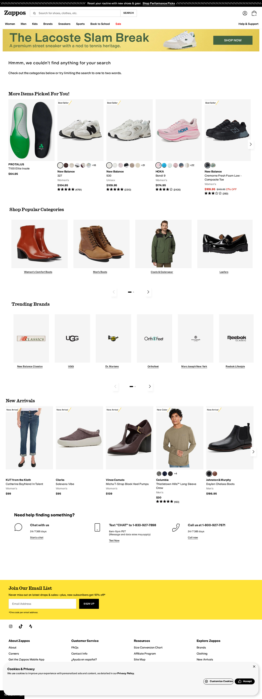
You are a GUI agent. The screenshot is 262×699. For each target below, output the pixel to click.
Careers (14, 653)
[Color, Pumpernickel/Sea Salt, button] (66, 165)
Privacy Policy (125, 673)
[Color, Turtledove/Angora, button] (138, 165)
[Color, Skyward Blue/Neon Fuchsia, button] (164, 165)
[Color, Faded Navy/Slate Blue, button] (181, 165)
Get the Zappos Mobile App (26, 659)
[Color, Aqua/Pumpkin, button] (213, 165)
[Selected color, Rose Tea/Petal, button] (158, 165)
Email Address (21, 603)
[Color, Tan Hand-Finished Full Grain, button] (215, 474)
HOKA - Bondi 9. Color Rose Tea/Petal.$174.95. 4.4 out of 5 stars (179, 145)
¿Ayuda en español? (84, 659)
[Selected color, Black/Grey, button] (207, 165)
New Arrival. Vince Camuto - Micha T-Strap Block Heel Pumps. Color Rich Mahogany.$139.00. (129, 451)
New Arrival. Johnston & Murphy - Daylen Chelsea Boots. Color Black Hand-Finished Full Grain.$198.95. (229, 451)
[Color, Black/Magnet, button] (126, 165)
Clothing (202, 653)
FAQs (74, 647)
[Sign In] (245, 13)
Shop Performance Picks (159, 3)
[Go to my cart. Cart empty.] (254, 13)
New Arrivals (205, 659)
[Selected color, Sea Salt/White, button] (60, 165)
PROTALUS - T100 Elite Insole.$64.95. (31, 137)
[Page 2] (133, 292)
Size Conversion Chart (148, 647)
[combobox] (75, 13)
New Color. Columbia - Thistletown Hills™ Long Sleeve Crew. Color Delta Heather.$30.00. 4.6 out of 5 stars (179, 455)
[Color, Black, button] (170, 474)
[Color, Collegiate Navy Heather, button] (165, 474)
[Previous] (114, 292)
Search (128, 12)
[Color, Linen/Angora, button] (72, 165)
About (12, 647)
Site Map (139, 659)
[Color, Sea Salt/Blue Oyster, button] (115, 165)
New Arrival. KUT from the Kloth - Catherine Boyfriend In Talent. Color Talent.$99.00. (29, 451)
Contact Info (79, 653)
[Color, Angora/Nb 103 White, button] (89, 165)
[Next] (251, 144)
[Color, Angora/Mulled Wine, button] (83, 165)
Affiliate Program (145, 653)
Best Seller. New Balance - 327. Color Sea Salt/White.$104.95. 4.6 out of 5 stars (80, 145)
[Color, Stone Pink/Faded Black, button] (121, 165)
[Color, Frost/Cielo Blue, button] (170, 165)
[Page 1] (130, 292)
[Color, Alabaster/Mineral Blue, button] (187, 165)
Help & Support (248, 24)
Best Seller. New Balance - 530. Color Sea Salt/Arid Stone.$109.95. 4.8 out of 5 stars (129, 145)
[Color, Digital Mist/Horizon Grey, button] (77, 165)
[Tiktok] (21, 626)
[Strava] (31, 626)
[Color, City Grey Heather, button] (159, 474)
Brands (201, 647)
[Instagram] (11, 626)
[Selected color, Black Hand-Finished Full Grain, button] (209, 474)
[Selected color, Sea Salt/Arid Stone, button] (109, 165)
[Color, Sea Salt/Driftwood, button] (132, 165)
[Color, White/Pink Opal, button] (175, 165)
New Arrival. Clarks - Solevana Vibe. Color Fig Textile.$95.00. (79, 451)
